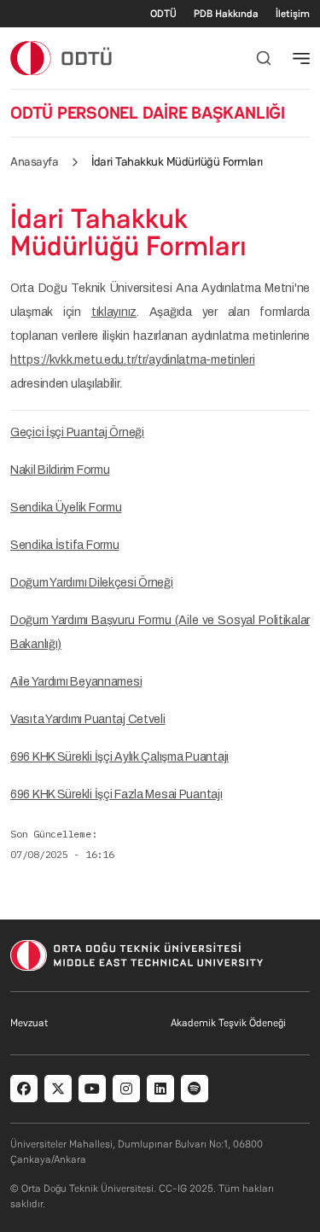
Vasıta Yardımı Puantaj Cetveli (88, 719)
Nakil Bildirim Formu (59, 470)
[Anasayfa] (61, 57)
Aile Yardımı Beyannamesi (76, 681)
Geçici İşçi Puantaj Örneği (77, 432)
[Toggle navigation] (301, 58)
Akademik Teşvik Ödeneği (228, 1023)
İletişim (293, 13)
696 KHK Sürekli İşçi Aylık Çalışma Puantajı (119, 756)
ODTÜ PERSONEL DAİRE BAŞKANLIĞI (147, 112)
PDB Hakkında (226, 13)
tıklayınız (114, 312)
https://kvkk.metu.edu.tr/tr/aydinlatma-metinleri (132, 359)
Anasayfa (34, 161)
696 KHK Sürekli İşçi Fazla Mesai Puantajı (116, 794)
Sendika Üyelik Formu (65, 507)
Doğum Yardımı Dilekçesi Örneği (91, 582)
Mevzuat (29, 1023)
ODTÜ (163, 13)
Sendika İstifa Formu (64, 545)
